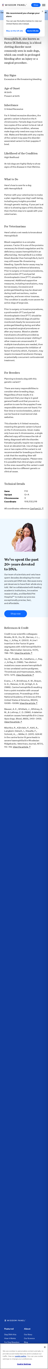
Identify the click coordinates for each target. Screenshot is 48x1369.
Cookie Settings (24, 1364)
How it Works (10, 1338)
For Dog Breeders (11, 1342)
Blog (26, 1342)
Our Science (29, 1338)
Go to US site (33, 31)
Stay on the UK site (14, 31)
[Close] (45, 1347)
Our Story (28, 1334)
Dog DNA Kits (10, 1334)
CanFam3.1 (36, 508)
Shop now (16, 613)
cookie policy (20, 1356)
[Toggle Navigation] (44, 5)
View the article (22, 653)
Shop (36, 5)
